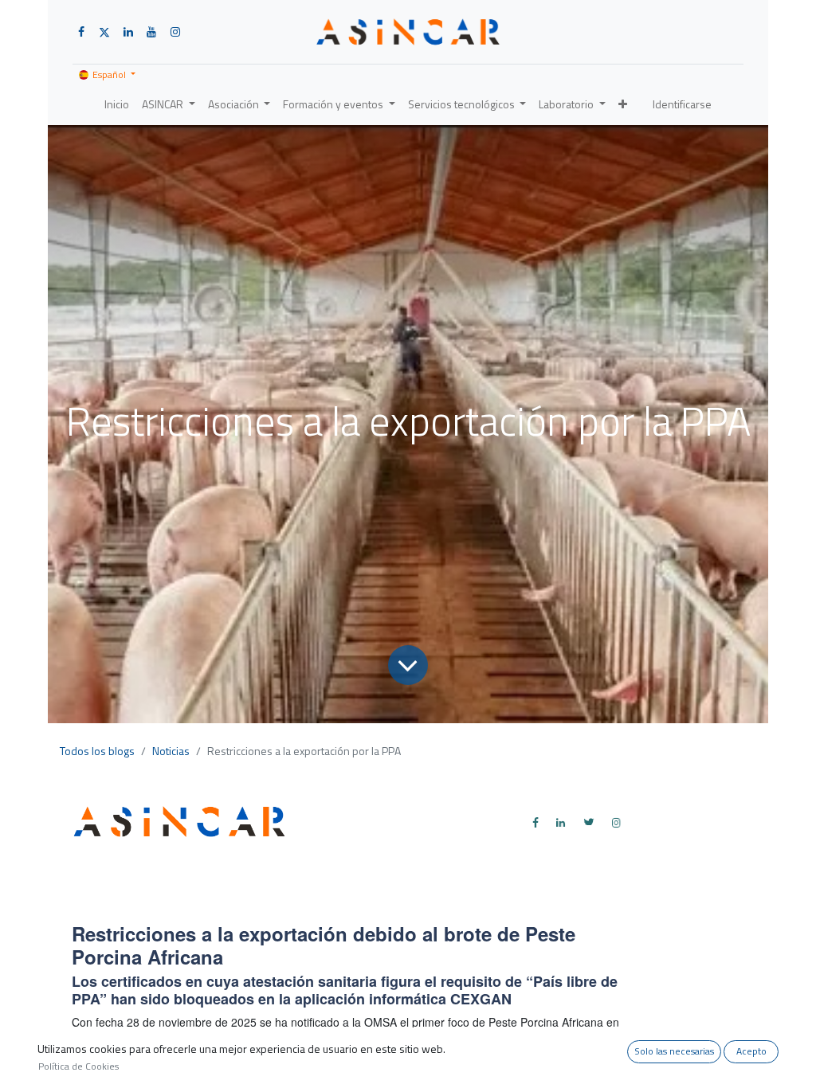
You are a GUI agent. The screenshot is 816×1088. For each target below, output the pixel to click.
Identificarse (682, 104)
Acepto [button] (751, 1051)
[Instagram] (617, 821)
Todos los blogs (97, 750)
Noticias (171, 750)
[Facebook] (535, 821)
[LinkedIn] (561, 821)
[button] (623, 104)
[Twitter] (588, 821)
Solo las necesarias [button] (674, 1051)
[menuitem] (116, 104)
